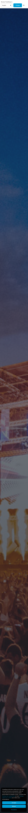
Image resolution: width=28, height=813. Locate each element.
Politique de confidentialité (8, 796)
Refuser (14, 806)
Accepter (14, 802)
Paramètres (14, 809)
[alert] (14, 800)
